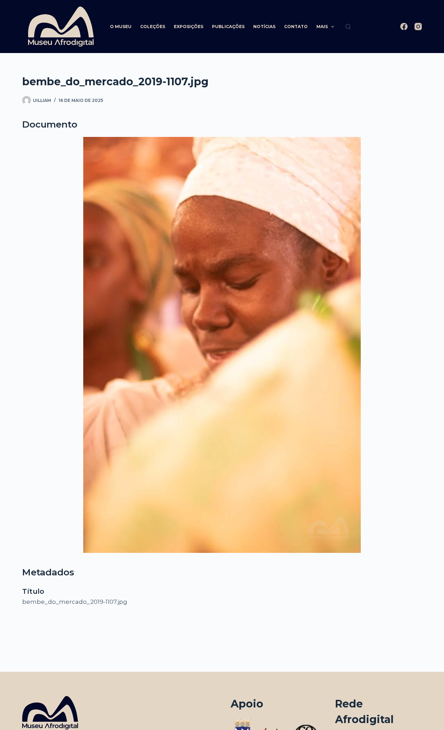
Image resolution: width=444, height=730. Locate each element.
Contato (296, 26)
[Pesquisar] (348, 26)
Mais (322, 26)
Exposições (188, 26)
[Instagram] (418, 26)
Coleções (152, 26)
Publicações (228, 26)
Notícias (264, 26)
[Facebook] (404, 26)
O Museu (120, 26)
